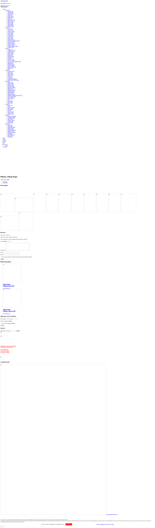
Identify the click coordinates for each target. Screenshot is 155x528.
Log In (6, 145)
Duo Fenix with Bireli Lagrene (14, 40)
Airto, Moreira (10, 12)
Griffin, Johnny (11, 53)
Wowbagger (10, 133)
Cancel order (68, 524)
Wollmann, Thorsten (12, 132)
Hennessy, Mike (11, 59)
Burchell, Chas (10, 26)
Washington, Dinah (11, 127)
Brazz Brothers (11, 24)
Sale (4, 143)
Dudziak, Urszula (11, 39)
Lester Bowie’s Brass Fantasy (13, 80)
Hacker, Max (10, 54)
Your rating (2, 241)
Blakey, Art (10, 18)
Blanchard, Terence (11, 20)
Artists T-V (7, 115)
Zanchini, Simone (11, 134)
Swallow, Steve (11, 113)
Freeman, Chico (11, 47)
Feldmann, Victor (11, 42)
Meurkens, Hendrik (11, 87)
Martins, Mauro (11, 84)
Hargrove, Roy (11, 57)
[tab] (79, 181)
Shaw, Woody (10, 109)
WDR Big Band (11, 129)
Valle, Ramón (10, 121)
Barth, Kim (10, 15)
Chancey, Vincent (11, 30)
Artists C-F (7, 27)
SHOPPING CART (4, 5)
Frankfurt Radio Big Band (13, 46)
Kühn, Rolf (10, 75)
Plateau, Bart (10, 100)
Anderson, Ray (11, 13)
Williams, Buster (11, 131)
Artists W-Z (7, 123)
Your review (3, 250)
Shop (4, 142)
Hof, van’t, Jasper (11, 60)
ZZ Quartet (10, 136)
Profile (4, 139)
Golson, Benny (11, 52)
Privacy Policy (107, 524)
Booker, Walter (11, 22)
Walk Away (10, 124)
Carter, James (10, 28)
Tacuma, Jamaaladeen (12, 116)
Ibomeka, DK (10, 68)
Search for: (2, 330)
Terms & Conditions (100, 524)
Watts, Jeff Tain (11, 128)
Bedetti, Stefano (11, 16)
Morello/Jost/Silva (11, 92)
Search (18, 330)
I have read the (8, 323)
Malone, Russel (11, 83)
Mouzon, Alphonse (11, 94)
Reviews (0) (5, 182)
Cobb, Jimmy (10, 34)
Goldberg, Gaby (11, 51)
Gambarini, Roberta (11, 50)
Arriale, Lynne (10, 14)
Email (1, 254)
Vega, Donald (10, 122)
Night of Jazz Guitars (12, 96)
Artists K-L (7, 70)
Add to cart (8, 288)
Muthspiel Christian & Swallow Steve (15, 95)
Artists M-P (7, 81)
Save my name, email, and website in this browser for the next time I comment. (17, 256)
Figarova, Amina (11, 45)
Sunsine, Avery (11, 112)
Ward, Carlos (10, 126)
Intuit (9, 69)
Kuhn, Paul (10, 76)
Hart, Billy (10, 58)
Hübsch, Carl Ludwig (12, 67)
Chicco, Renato (11, 32)
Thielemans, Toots (11, 118)
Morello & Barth (11, 91)
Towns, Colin (10, 119)
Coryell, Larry (10, 36)
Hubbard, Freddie (11, 64)
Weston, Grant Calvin (12, 130)
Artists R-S (7, 104)
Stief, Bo (9, 110)
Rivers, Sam (10, 105)
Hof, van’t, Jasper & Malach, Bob (14, 61)
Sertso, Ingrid (10, 108)
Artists (4, 9)
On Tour (4, 140)
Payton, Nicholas (11, 97)
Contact (4, 141)
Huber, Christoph (11, 65)
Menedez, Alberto (11, 86)
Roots (9, 106)
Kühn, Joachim (11, 74)
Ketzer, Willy (10, 72)
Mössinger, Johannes (12, 89)
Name (2, 252)
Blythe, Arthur (10, 21)
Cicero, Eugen (10, 33)
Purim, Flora (10, 103)
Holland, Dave (10, 62)
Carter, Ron (10, 29)
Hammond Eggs (11, 56)
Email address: (3, 318)
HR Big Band (10, 63)
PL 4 (9, 99)
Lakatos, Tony (10, 77)
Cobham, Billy (10, 35)
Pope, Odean (10, 101)
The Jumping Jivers (11, 117)
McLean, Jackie (11, 85)
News (4, 138)
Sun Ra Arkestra (11, 111)
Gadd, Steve (10, 49)
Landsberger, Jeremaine (12, 79)
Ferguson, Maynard (11, 44)
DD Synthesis (10, 38)
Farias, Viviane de (11, 41)
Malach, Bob (10, 82)
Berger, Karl (10, 17)
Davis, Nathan (10, 37)
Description (5, 181)
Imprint (112, 524)
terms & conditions (11, 323)
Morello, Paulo (10, 93)
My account (5, 144)
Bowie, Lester (10, 23)
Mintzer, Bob (10, 88)
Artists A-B (7, 10)
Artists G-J (7, 48)
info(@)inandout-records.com (112, 514)
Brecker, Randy (11, 25)
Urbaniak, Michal (11, 120)
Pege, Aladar (10, 98)
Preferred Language (4, 321)
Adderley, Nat (10, 11)
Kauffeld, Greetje (11, 71)
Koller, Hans (10, 73)
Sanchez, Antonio (11, 107)
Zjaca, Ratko (10, 135)
